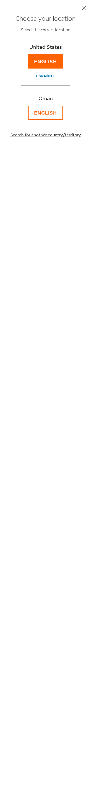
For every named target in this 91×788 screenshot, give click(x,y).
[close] (84, 8)
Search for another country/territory (45, 134)
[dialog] (45, 394)
